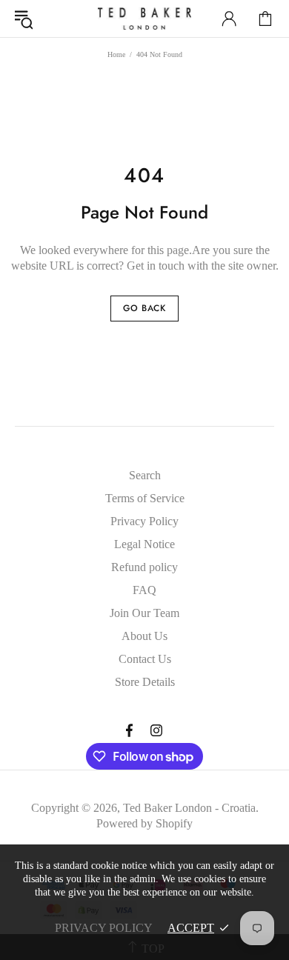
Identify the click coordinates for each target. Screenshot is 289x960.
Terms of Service (145, 498)
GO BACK (144, 308)
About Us (144, 636)
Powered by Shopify (144, 823)
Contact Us (145, 659)
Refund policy (144, 567)
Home (116, 54)
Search (145, 475)
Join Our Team (144, 613)
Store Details (145, 682)
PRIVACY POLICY (104, 927)
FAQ (144, 590)
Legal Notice (144, 544)
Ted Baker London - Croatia (144, 18)
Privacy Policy (144, 521)
